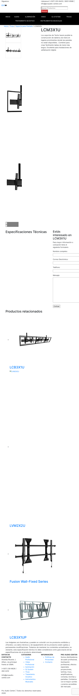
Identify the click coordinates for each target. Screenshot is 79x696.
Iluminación (30, 17)
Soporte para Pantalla (24, 26)
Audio (16, 17)
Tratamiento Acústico (24, 21)
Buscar (44, 11)
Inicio (8, 17)
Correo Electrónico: (60, 259)
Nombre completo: (60, 251)
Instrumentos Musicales (51, 21)
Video (43, 17)
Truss (69, 17)
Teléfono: (56, 267)
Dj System (56, 17)
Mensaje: (56, 275)
